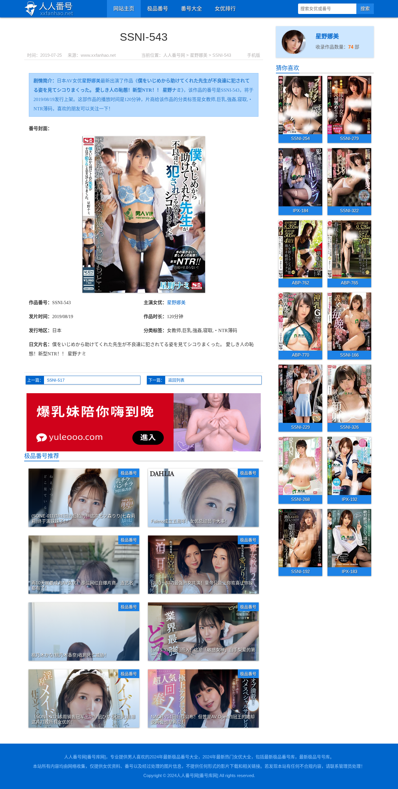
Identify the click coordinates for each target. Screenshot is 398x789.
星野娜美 (198, 55)
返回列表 (176, 380)
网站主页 (123, 9)
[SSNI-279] (349, 105)
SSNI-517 (56, 380)
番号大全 (191, 9)
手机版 (253, 55)
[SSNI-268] (300, 466)
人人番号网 (174, 55)
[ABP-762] (300, 249)
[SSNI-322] (349, 177)
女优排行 (225, 9)
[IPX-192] (349, 466)
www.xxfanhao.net (98, 55)
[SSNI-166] (349, 321)
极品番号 (157, 9)
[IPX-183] (349, 538)
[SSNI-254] (300, 105)
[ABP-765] (349, 249)
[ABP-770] (300, 321)
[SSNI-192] (300, 538)
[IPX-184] (300, 177)
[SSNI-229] (300, 393)
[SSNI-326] (349, 393)
